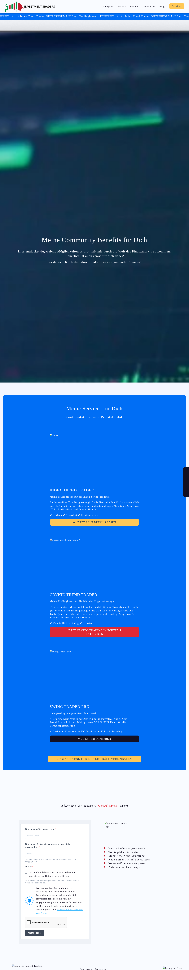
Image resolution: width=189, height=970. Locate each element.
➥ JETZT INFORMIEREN (94, 738)
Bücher (122, 6)
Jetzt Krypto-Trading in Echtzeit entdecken (94, 632)
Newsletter (149, 6)
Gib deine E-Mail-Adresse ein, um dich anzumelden (47, 845)
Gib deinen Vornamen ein (40, 829)
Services (177, 6)
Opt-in (28, 866)
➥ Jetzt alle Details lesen (94, 522)
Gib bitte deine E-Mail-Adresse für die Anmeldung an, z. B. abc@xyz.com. (51, 861)
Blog (162, 6)
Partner (134, 6)
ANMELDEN (35, 933)
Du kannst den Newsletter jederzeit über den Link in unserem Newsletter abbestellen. (52, 882)
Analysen (108, 6)
